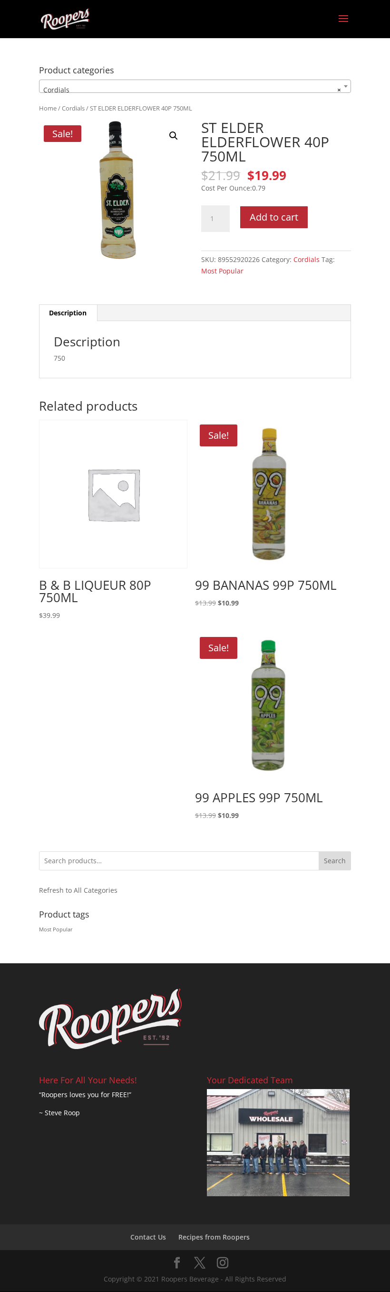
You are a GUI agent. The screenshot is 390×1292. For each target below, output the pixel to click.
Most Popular (222, 270)
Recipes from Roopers (214, 1237)
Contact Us (148, 1237)
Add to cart (274, 217)
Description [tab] (68, 312)
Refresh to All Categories (78, 890)
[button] (173, 135)
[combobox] (195, 86)
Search (335, 860)
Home (48, 108)
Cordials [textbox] (192, 89)
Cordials (73, 108)
